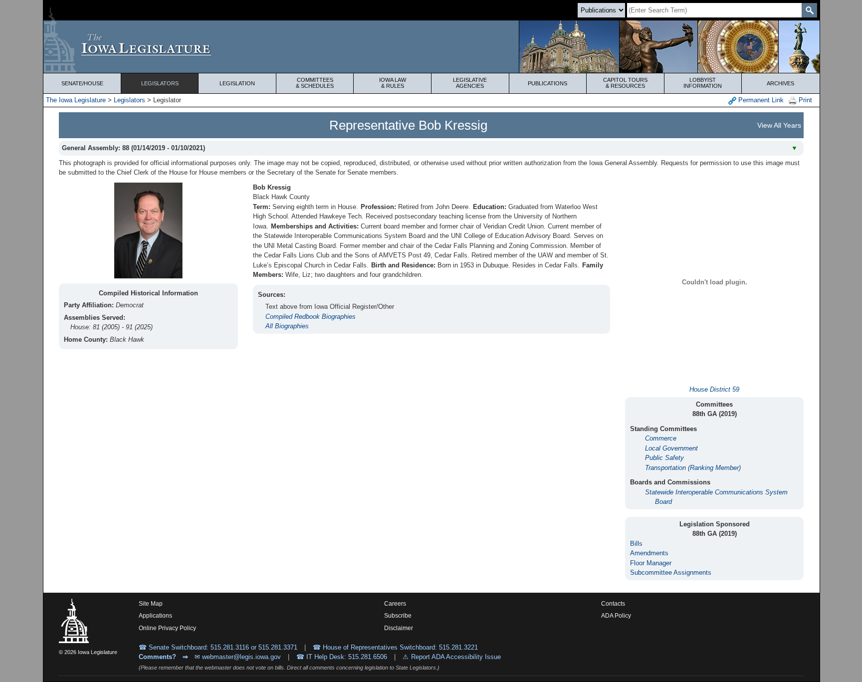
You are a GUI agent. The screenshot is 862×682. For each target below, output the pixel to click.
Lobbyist (702, 83)
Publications (547, 83)
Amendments (649, 553)
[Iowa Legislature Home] (431, 46)
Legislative (470, 83)
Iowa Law (392, 83)
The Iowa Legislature (76, 100)
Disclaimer (398, 628)
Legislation (237, 83)
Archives (780, 83)
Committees (315, 83)
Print (804, 100)
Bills (636, 543)
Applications (155, 615)
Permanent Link (760, 100)
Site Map (151, 603)
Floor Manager (650, 563)
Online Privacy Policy (167, 628)
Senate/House (82, 83)
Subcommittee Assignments (670, 572)
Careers (395, 603)
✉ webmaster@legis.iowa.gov (238, 657)
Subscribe (398, 615)
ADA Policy (616, 615)
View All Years (779, 125)
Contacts (613, 603)
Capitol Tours (625, 83)
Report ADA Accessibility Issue (456, 657)
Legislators (160, 83)
